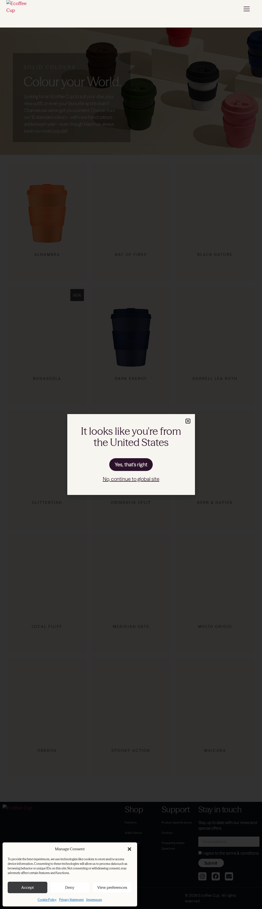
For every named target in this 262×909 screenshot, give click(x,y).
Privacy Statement (71, 900)
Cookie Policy (47, 900)
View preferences (112, 887)
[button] (129, 849)
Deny (69, 887)
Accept (27, 887)
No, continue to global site (131, 479)
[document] (131, 454)
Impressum (94, 900)
